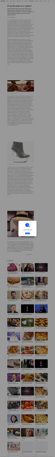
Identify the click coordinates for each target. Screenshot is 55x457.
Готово (27, 233)
